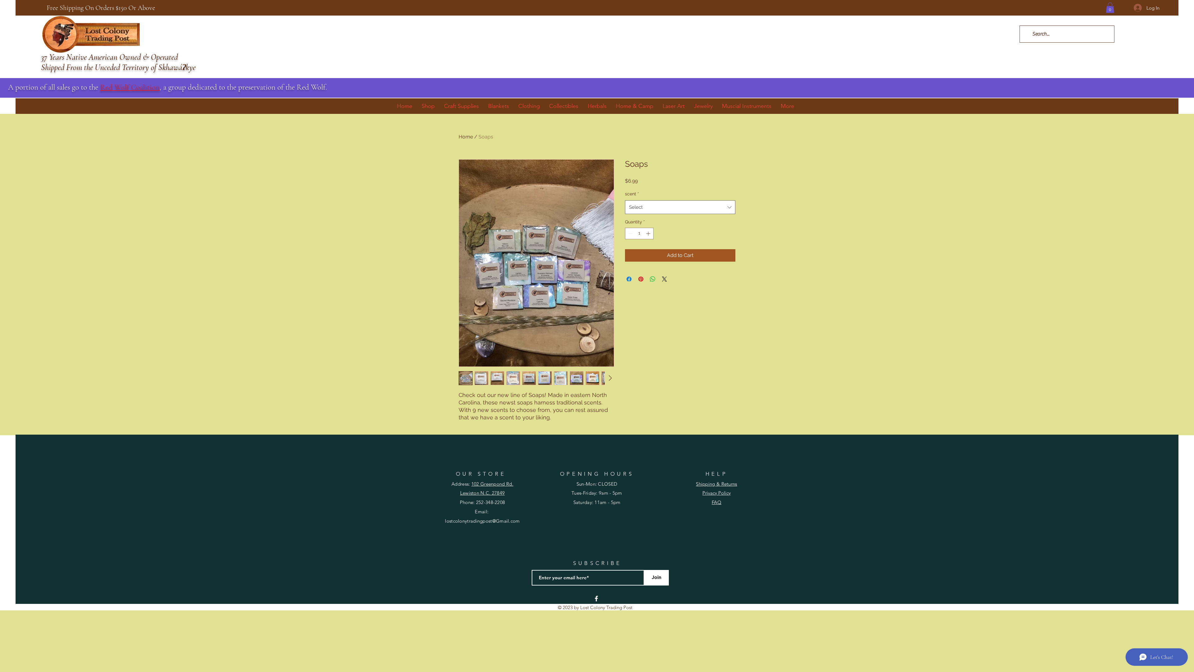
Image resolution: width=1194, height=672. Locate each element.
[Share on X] (664, 279)
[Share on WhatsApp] (652, 279)
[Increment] (649, 233)
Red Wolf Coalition (130, 87)
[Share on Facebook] (629, 279)
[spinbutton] (639, 233)
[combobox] (680, 207)
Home (466, 137)
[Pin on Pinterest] (641, 279)
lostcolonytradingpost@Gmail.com (482, 521)
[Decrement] (630, 233)
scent (632, 193)
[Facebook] (596, 598)
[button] (1110, 7)
